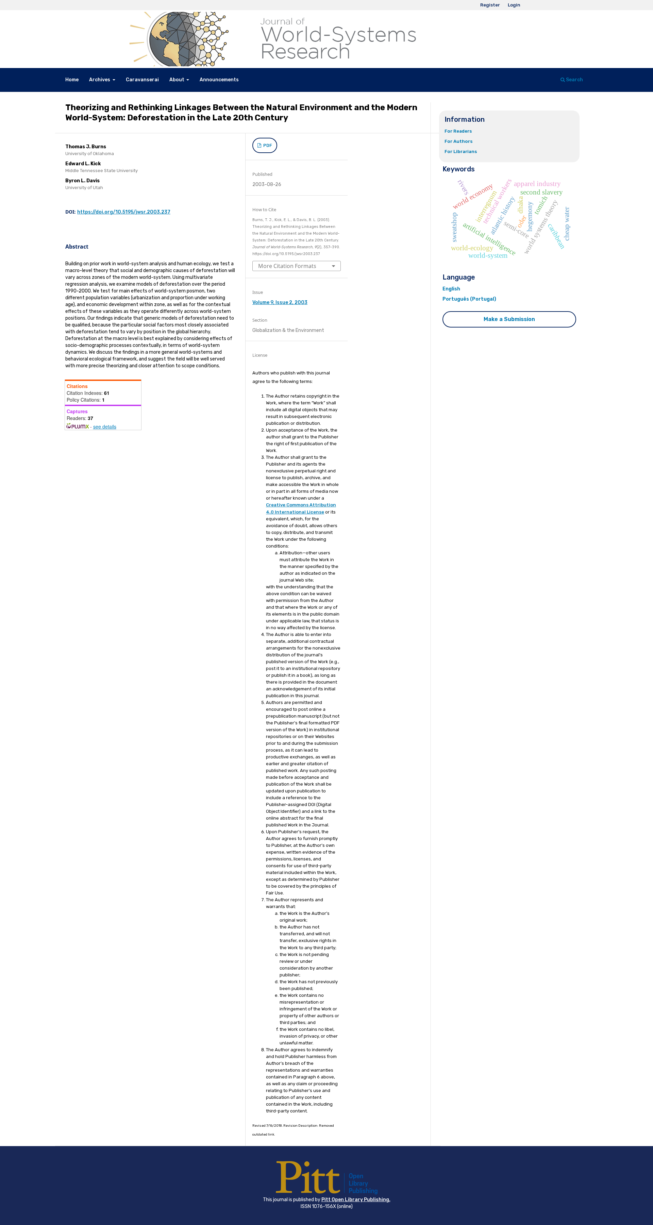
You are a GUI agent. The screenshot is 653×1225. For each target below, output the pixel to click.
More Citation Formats (287, 266)
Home (72, 80)
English (451, 289)
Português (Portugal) (469, 299)
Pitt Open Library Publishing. (355, 1200)
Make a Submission (509, 319)
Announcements (219, 80)
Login (514, 4)
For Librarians (461, 151)
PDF (267, 145)
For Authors (459, 141)
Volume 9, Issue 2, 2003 (279, 302)
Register (490, 4)
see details (104, 426)
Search (574, 80)
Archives (100, 80)
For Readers (458, 131)
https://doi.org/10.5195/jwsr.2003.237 (123, 212)
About (177, 80)
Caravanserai (142, 80)
